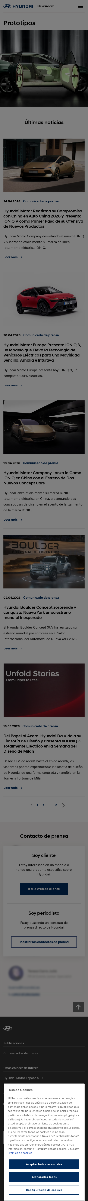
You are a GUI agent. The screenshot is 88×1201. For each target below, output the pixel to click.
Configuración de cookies (44, 1190)
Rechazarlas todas (44, 1177)
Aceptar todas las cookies (44, 1164)
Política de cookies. (21, 1153)
